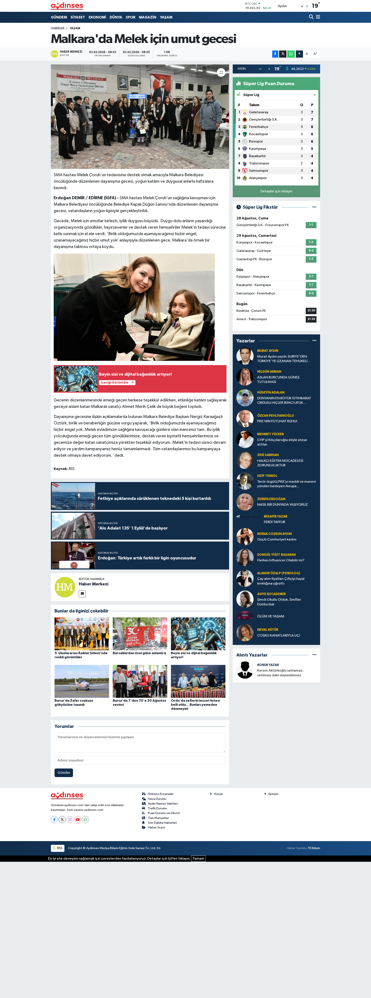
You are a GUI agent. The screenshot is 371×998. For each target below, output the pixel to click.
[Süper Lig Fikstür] (314, 207)
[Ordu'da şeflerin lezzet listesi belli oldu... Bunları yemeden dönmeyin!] (198, 681)
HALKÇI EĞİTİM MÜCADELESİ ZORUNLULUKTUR (280, 463)
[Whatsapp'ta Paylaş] (291, 54)
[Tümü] (314, 341)
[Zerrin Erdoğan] (245, 502)
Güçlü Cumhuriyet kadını (276, 539)
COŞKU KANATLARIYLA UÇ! (278, 635)
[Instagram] (69, 819)
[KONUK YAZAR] (245, 670)
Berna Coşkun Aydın (274, 534)
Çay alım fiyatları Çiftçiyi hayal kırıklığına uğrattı (280, 581)
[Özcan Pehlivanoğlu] (245, 418)
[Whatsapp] (85, 819)
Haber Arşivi (156, 827)
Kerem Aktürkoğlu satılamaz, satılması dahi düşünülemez (280, 673)
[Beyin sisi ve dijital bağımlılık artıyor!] (198, 634)
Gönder (64, 773)
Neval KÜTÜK (267, 629)
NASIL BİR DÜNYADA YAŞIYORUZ (282, 505)
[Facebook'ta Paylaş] (275, 54)
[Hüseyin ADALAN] (245, 398)
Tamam (198, 858)
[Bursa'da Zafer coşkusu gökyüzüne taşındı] (82, 681)
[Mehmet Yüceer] (245, 439)
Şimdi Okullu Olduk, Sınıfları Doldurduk (279, 602)
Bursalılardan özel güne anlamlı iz (139, 653)
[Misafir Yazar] (248, 517)
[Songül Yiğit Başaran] (245, 557)
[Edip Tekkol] (245, 481)
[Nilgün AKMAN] (245, 377)
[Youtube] (77, 819)
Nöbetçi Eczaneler (161, 794)
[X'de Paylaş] (282, 54)
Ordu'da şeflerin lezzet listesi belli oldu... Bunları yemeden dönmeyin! (195, 704)
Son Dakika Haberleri (162, 822)
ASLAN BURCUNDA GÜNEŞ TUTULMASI (278, 380)
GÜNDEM (59, 17)
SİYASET (78, 17)
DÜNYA (116, 17)
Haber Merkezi (93, 584)
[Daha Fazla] (299, 54)
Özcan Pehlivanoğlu (275, 415)
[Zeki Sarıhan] (245, 460)
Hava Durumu (157, 799)
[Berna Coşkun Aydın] (245, 536)
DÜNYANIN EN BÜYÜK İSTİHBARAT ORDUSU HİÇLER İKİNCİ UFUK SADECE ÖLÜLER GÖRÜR (284, 400)
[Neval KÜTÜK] (245, 632)
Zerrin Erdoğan (271, 499)
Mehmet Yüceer (270, 434)
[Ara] (311, 17)
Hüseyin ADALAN (270, 392)
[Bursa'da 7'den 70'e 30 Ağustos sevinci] (140, 681)
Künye (218, 794)
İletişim (273, 794)
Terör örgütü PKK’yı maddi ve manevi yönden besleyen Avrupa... (286, 484)
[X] (62, 819)
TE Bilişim (314, 848)
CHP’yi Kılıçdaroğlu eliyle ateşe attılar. (282, 442)
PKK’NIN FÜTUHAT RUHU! (277, 421)
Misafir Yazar (275, 516)
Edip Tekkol (267, 476)
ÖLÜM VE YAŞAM (270, 616)
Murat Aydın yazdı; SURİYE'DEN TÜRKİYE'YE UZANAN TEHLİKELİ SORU (282, 359)
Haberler (57, 28)
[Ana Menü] (317, 17)
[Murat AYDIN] (245, 356)
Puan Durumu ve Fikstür (164, 813)
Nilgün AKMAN (269, 371)
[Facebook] (54, 819)
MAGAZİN (147, 17)
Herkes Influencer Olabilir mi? (280, 560)
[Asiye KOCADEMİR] (245, 599)
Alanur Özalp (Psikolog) (278, 573)
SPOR (130, 17)
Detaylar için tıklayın (276, 191)
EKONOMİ (97, 17)
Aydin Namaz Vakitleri (163, 803)
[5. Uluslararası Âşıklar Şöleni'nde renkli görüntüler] (82, 634)
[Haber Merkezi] (65, 587)
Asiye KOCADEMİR (271, 594)
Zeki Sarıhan (268, 455)
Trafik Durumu (157, 808)
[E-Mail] (82, 593)
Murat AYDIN (267, 350)
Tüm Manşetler (158, 818)
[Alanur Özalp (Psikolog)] (245, 578)
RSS (59, 848)
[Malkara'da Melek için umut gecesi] (140, 116)
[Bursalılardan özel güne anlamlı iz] (140, 634)
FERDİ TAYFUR (274, 522)
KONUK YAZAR (268, 665)
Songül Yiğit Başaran (276, 554)
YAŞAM (166, 17)
